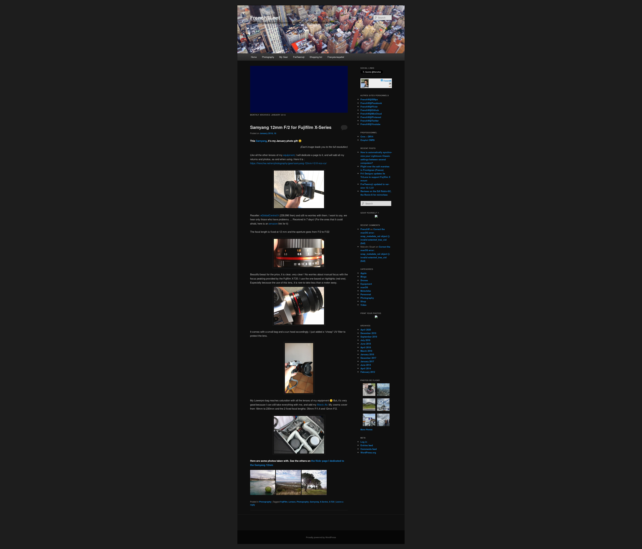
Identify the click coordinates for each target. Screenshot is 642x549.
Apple (363, 273)
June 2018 (365, 343)
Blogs (363, 276)
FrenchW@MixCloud (371, 113)
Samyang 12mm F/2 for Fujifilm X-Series (290, 127)
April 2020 (365, 329)
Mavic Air (322, 404)
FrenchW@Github (369, 110)
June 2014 (365, 364)
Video (363, 304)
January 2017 (367, 361)
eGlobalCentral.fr (269, 215)
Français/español (336, 57)
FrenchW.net (265, 17)
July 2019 (365, 340)
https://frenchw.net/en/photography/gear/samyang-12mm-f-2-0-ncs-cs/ (288, 163)
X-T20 (331, 501)
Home (254, 57)
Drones (364, 280)
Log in (363, 441)
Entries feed (366, 445)
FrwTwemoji (298, 57)
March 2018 (366, 350)
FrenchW (365, 229)
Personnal (365, 294)
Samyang (261, 141)
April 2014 (365, 368)
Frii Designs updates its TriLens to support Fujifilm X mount (375, 177)
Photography (268, 57)
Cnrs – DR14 (366, 136)
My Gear (283, 57)
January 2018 (367, 354)
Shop (363, 301)
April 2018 (365, 347)
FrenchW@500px (369, 99)
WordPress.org (368, 452)
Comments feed (368, 449)
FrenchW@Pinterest (370, 117)
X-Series (324, 501)
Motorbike (365, 290)
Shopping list (316, 57)
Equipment (366, 283)
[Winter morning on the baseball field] (262, 494)
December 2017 (368, 357)
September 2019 (368, 336)
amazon (273, 223)
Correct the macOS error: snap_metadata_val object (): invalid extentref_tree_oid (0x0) (375, 236)
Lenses (292, 501)
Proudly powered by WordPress (321, 537)
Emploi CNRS (367, 140)
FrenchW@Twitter (369, 120)
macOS (364, 287)
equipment (289, 155)
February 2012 (367, 371)
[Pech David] (288, 494)
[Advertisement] (299, 89)
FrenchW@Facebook (371, 103)
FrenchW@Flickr (369, 106)
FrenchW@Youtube (370, 124)
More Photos (366, 429)
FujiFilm (284, 501)
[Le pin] (314, 494)
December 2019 (368, 333)
